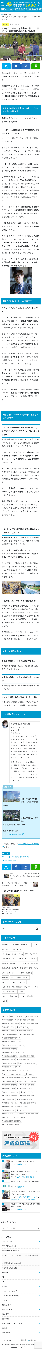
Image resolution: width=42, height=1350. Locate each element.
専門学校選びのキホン (10, 1251)
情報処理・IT (25, 944)
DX (3, 1282)
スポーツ (5, 24)
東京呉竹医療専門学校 (27, 1085)
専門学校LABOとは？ (7, 9)
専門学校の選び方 (20, 9)
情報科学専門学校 (9, 1059)
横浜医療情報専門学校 (27, 1095)
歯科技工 (13, 963)
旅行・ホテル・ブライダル (19, 977)
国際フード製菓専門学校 (11, 1023)
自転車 (14, 959)
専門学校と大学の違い (10, 1103)
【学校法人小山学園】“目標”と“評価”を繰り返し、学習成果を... (25, 1193)
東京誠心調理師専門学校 (27, 1020)
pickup (6, 857)
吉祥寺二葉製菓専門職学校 (12, 1124)
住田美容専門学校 (9, 1110)
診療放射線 (6, 968)
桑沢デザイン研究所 (18, 1016)
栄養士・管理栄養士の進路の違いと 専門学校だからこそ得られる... (25, 1173)
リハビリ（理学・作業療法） (28, 963)
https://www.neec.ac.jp (12, 834)
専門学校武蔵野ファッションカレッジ (15, 1106)
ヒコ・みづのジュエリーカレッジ (14, 1045)
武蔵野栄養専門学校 (10, 1063)
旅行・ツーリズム (8, 982)
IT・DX (34, 944)
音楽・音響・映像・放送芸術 (12, 987)
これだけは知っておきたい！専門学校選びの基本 (20, 1257)
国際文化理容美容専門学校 (12, 1038)
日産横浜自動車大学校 (10, 1095)
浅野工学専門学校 (32, 1077)
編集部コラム (21, 1164)
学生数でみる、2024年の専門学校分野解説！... (25, 1183)
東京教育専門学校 (9, 1099)
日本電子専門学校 (9, 1027)
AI (3, 949)
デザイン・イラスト (31, 987)
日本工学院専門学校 (10, 860)
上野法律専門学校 (33, 1114)
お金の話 (30, 1074)
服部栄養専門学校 (9, 1088)
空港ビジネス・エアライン (27, 959)
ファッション (21, 982)
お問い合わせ (7, 1241)
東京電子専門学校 (9, 1031)
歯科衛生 (5, 963)
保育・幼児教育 (26, 973)
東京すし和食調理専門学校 (28, 1063)
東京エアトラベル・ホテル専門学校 (14, 1117)
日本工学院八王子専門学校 (20, 857)
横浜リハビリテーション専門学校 (14, 1114)
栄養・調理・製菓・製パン (29, 968)
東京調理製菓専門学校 (10, 1034)
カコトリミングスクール (11, 1092)
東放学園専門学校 (9, 1081)
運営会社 (5, 1272)
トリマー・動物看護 (27, 996)
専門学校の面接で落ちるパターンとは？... (25, 1161)
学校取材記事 (21, 1197)
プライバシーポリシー (11, 1340)
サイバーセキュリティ (13, 949)
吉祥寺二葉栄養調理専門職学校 (13, 1077)
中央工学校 (22, 1110)
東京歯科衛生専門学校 (10, 1049)
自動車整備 (6, 959)
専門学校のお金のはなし (13, 1263)
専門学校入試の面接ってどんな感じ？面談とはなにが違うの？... (25, 1205)
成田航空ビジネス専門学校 (12, 1067)
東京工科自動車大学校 (27, 1034)
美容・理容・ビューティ (10, 973)
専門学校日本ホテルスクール (12, 1041)
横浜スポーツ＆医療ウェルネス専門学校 (16, 1070)
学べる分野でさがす (32, 9)
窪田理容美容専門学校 (10, 1056)
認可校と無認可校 (10, 1268)
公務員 (4, 1001)
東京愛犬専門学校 (24, 1059)
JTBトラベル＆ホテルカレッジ (28, 1088)
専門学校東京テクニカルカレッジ (14, 1052)
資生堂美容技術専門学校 (28, 1103)
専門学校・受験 (23, 1027)
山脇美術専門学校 (28, 1092)
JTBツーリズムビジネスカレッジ (14, 1074)
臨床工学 (15, 968)
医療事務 (5, 977)
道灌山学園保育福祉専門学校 (12, 1121)
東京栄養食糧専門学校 (25, 1031)
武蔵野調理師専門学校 (27, 1056)
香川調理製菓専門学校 (25, 1099)
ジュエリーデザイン (9, 991)
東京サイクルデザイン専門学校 (28, 1081)
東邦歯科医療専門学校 (10, 1085)
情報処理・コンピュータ (10, 944)
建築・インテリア (31, 954)
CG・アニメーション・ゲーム (12, 954)
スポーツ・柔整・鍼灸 (10, 996)
